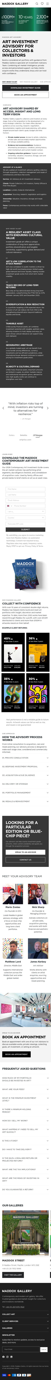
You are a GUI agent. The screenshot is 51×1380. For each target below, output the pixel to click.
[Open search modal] (36, 3)
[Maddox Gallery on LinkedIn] (11, 1357)
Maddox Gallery (20, 1366)
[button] (11, 435)
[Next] (48, 408)
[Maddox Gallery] (15, 4)
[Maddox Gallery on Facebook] (3, 1357)
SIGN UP (43, 1349)
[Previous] (3, 408)
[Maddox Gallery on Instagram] (7, 1357)
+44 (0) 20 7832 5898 (11, 1268)
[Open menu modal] (47, 3)
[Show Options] (43, 512)
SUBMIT (25, 529)
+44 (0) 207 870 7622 (15, 1307)
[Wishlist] (42, 3)
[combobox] (9, 506)
